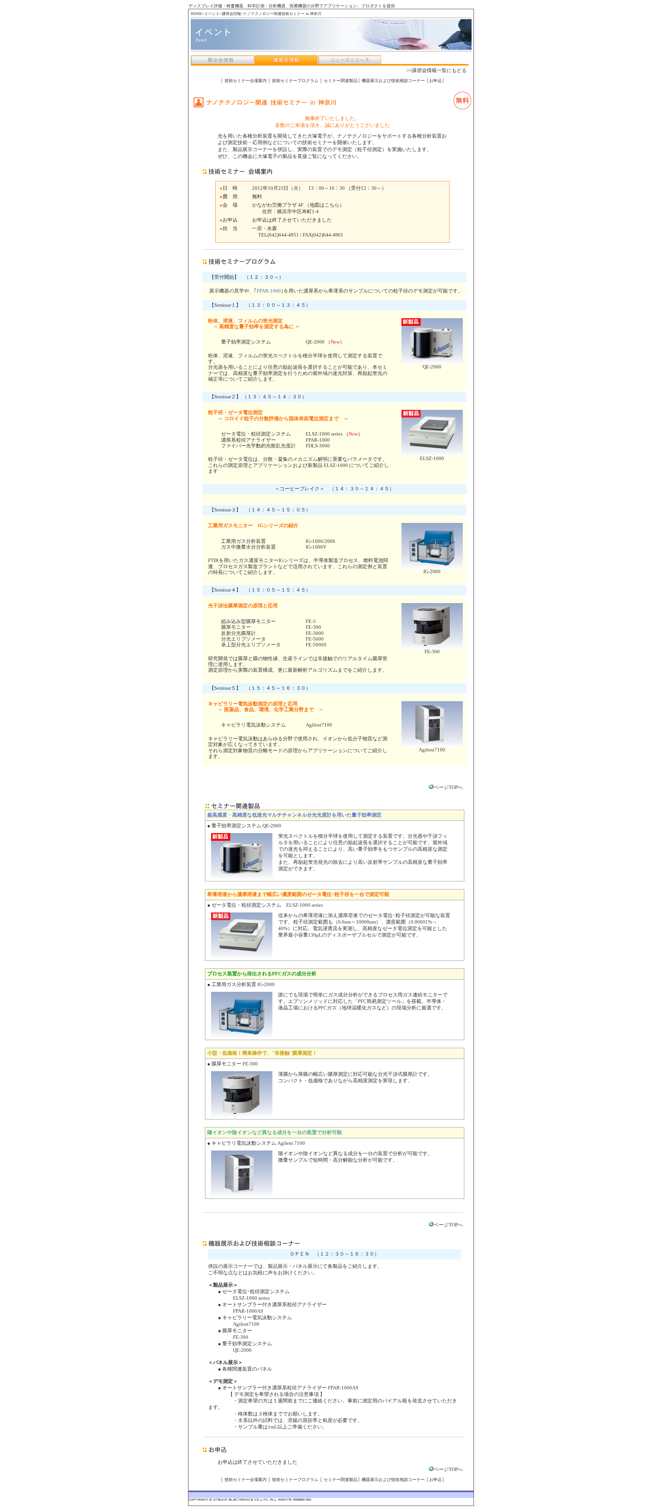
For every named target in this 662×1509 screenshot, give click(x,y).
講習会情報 (231, 14)
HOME (196, 14)
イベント (212, 14)
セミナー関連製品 (340, 80)
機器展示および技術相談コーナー (393, 80)
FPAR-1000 (269, 291)
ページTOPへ (448, 787)
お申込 (435, 80)
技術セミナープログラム (295, 80)
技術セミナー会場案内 (245, 80)
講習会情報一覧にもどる (439, 70)
